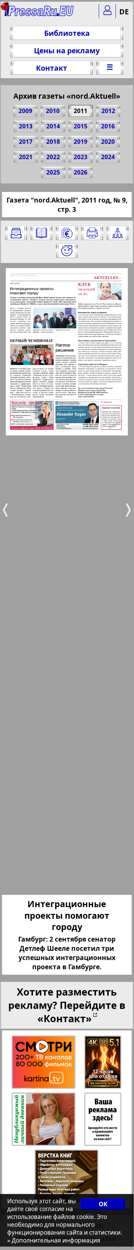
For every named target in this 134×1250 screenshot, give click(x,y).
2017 (26, 141)
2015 (80, 126)
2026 (80, 172)
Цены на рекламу (67, 50)
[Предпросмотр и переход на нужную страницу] (41, 233)
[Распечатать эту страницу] (92, 233)
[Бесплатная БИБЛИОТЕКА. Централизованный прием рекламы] (39, 14)
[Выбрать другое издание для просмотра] (16, 233)
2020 (108, 141)
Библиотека (67, 33)
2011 (80, 111)
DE (124, 11)
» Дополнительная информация (53, 1240)
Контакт (51, 68)
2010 (53, 111)
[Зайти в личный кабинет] (107, 11)
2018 (53, 141)
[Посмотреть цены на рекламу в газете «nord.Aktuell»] (67, 233)
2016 (108, 126)
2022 (53, 157)
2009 (25, 111)
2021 (26, 157)
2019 (80, 141)
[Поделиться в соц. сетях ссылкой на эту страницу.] (118, 233)
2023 (80, 157)
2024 (108, 157)
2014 (53, 126)
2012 (108, 111)
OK (103, 1204)
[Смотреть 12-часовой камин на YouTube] (103, 1062)
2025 (53, 172)
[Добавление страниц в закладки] (67, 251)
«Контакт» (64, 1018)
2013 (26, 126)
